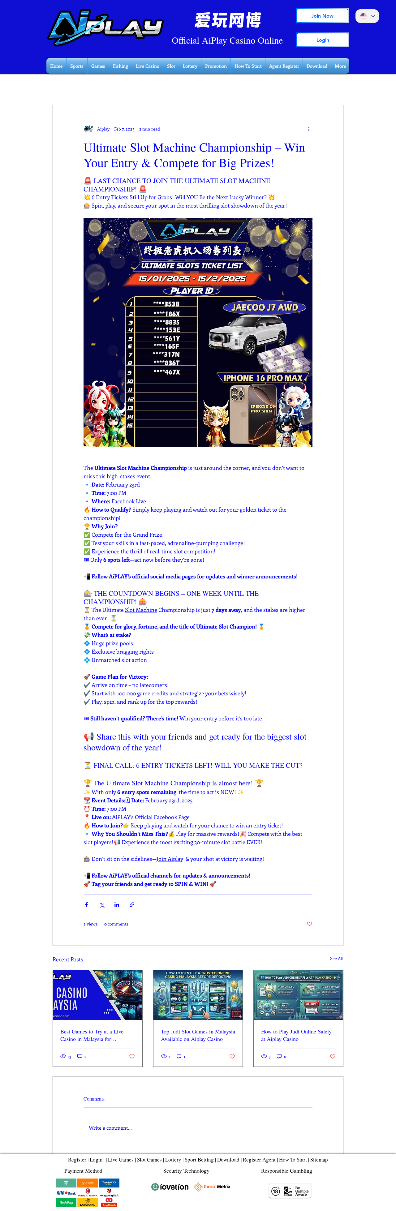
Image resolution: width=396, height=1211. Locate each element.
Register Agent (259, 1159)
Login (96, 1159)
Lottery (173, 1159)
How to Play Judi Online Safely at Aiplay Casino (296, 1035)
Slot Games (149, 1159)
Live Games (121, 1159)
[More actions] (308, 128)
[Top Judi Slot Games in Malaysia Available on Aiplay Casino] (198, 995)
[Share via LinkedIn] (117, 905)
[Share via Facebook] (86, 905)
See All (336, 958)
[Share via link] (132, 905)
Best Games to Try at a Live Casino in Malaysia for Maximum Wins (91, 1035)
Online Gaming (142, 86)
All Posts (61, 86)
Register (77, 1159)
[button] (335, 86)
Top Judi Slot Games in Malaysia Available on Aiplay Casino (198, 1035)
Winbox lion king (98, 86)
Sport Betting (199, 1159)
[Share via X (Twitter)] (102, 905)
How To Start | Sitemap (303, 1159)
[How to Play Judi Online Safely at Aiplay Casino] (298, 995)
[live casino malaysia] (97, 995)
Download (228, 1159)
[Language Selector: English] (367, 16)
